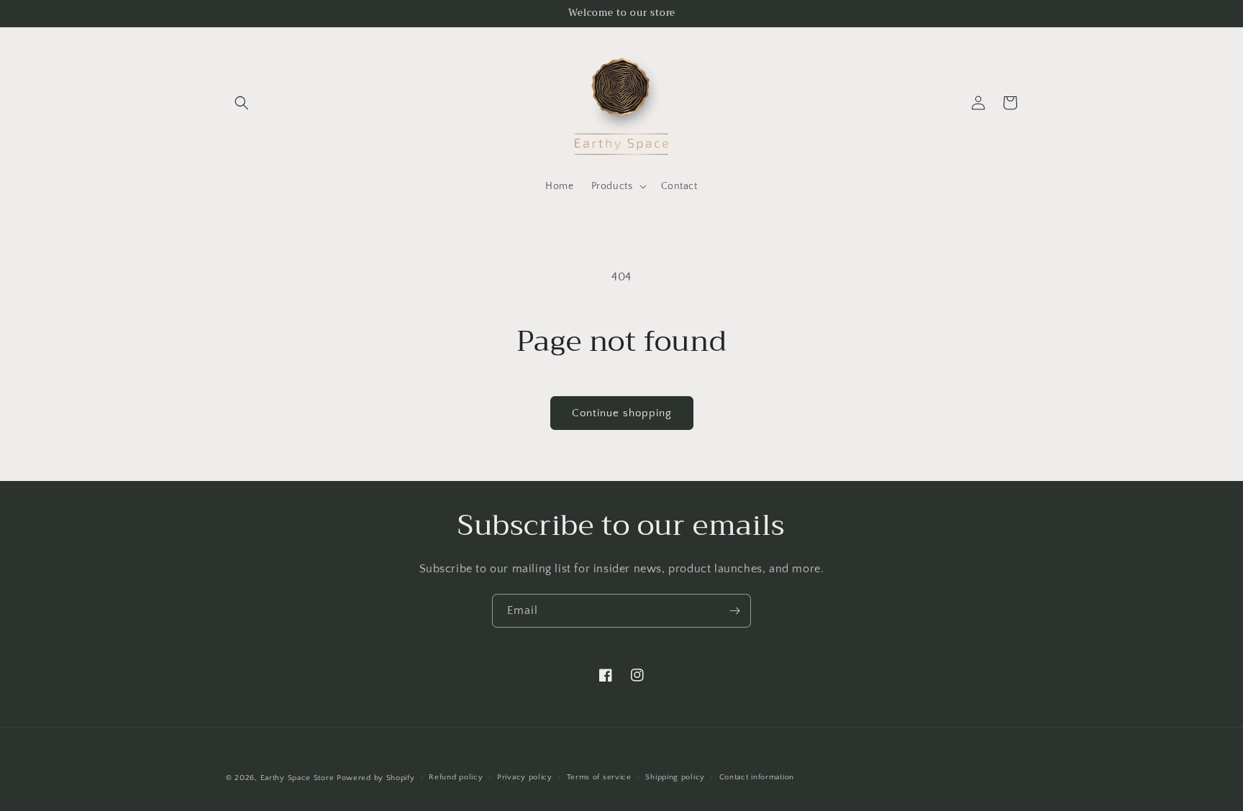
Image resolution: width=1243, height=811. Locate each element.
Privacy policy (524, 777)
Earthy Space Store (297, 778)
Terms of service (599, 777)
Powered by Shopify (376, 778)
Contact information (756, 777)
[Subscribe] (734, 611)
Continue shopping (622, 413)
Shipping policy (675, 777)
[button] (242, 103)
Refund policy (456, 777)
